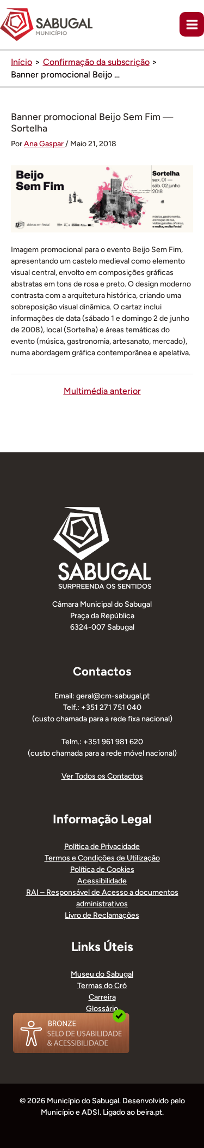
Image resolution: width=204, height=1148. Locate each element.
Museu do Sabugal (102, 974)
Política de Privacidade (102, 846)
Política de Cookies (102, 869)
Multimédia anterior (102, 391)
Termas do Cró (102, 985)
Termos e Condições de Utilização (102, 858)
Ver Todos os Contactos (102, 776)
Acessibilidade (102, 881)
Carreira (102, 997)
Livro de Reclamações (102, 915)
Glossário (102, 1008)
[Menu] (192, 24)
